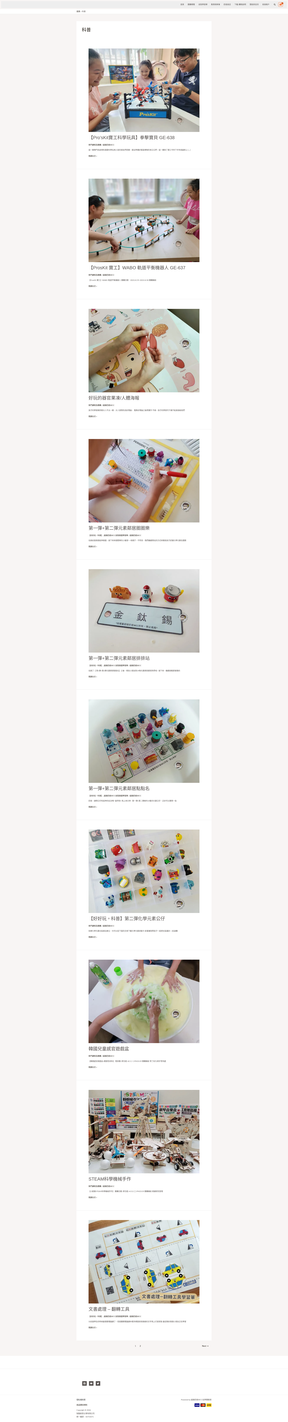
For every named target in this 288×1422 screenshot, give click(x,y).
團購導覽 (191, 4)
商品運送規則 (81, 1405)
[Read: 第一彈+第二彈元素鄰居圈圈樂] (144, 481)
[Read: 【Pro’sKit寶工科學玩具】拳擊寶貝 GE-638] (144, 90)
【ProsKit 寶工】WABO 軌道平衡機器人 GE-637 (137, 267)
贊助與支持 (254, 4)
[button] (274, 4)
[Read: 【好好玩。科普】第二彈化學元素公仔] (144, 871)
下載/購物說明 (240, 4)
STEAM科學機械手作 (110, 1179)
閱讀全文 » (93, 155)
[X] (98, 1383)
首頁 (182, 4)
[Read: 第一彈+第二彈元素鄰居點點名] (144, 741)
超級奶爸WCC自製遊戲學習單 (116, 535)
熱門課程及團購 (95, 145)
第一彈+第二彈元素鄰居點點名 (119, 788)
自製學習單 (202, 4)
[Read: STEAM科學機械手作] (144, 1131)
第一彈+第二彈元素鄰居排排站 (119, 658)
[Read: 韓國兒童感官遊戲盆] (144, 1001)
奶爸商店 (227, 4)
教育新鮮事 (215, 4)
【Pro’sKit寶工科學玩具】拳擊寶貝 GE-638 (132, 137)
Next (205, 1346)
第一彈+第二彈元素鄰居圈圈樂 (119, 528)
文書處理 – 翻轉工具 (109, 1309)
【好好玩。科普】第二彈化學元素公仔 (127, 918)
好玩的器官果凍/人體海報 (114, 397)
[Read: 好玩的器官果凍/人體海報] (144, 350)
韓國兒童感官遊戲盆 (109, 1048)
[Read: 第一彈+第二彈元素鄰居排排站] (144, 611)
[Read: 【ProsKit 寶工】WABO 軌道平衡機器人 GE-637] (144, 220)
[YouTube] (91, 1383)
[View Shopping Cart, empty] (280, 4)
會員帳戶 (265, 4)
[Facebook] (84, 1383)
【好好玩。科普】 (96, 535)
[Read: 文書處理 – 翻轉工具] (144, 1262)
